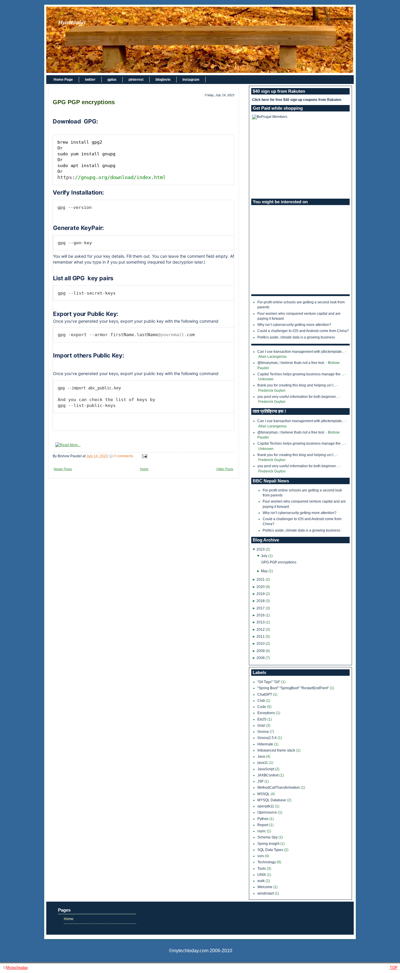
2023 (261, 549)
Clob (261, 701)
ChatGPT (265, 694)
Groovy (263, 732)
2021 (261, 579)
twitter (90, 80)
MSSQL (264, 794)
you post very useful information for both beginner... (297, 397)
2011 (261, 637)
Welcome (265, 887)
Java (261, 756)
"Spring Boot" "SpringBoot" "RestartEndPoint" (293, 688)
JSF (260, 781)
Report (263, 825)
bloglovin (162, 80)
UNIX (262, 875)
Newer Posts (63, 469)
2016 (261, 615)
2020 (261, 587)
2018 (261, 601)
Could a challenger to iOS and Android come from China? (303, 331)
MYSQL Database (272, 800)
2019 (261, 594)
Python (263, 819)
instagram (190, 80)
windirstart (266, 893)
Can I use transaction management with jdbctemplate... (300, 352)
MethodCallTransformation (279, 787)
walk (261, 881)
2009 (261, 651)
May (264, 571)
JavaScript (266, 769)
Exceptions (266, 713)
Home (144, 469)
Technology (267, 862)
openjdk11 (266, 806)
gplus (112, 80)
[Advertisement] (300, 158)
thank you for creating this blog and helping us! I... (296, 385)
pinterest (136, 80)
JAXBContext (268, 775)
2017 (261, 608)
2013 (261, 622)
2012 (261, 630)
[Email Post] (143, 456)
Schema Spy (267, 837)
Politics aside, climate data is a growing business (296, 337)
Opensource (267, 812)
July (264, 556)
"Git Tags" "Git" (269, 682)
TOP (394, 967)
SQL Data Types (270, 850)
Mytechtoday (72, 22)
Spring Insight (268, 844)
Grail (261, 725)
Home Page (63, 80)
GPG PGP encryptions (84, 102)
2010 (261, 644)
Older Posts (224, 469)
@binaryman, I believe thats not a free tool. (291, 363)
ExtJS (262, 719)
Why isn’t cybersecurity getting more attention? (294, 325)
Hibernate (265, 744)
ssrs (261, 856)
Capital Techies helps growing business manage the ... (300, 374)
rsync (262, 831)
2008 (261, 658)
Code (262, 707)
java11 (263, 763)
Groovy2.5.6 (267, 738)
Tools (262, 869)
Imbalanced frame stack (276, 750)
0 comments (123, 456)
